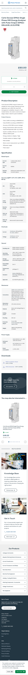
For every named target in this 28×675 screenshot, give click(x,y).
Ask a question (9, 386)
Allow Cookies (19, 671)
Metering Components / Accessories (11, 582)
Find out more (9, 490)
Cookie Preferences (5, 656)
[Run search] (26, 8)
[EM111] (14, 47)
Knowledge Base (11, 473)
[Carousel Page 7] (17, 441)
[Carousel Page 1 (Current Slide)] (8, 441)
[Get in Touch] (14, 506)
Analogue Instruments (8, 553)
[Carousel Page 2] (10, 441)
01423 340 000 (11, 532)
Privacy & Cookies (5, 653)
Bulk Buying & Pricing (6, 648)
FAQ (2, 636)
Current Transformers (8, 561)
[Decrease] (3, 86)
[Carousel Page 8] (19, 441)
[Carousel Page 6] (16, 441)
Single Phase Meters (15, 12)
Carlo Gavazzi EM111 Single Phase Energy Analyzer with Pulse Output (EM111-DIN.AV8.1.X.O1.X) (13, 428)
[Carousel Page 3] (11, 441)
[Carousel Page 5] (14, 441)
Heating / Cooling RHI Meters (10, 578)
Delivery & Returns (5, 643)
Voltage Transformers (8, 586)
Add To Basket (15, 91)
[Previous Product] (2, 442)
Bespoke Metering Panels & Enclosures (12, 557)
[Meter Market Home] (14, 3)
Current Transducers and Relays (10, 565)
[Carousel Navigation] (14, 441)
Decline (8, 671)
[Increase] (25, 86)
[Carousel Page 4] (13, 441)
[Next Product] (25, 442)
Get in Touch (9, 518)
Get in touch (9, 536)
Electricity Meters (5, 12)
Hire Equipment (6, 590)
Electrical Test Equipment (9, 574)
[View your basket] (25, 2)
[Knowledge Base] (14, 461)
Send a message (8, 608)
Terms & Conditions (5, 651)
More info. (15, 668)
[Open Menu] (2, 3)
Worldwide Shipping (5, 646)
